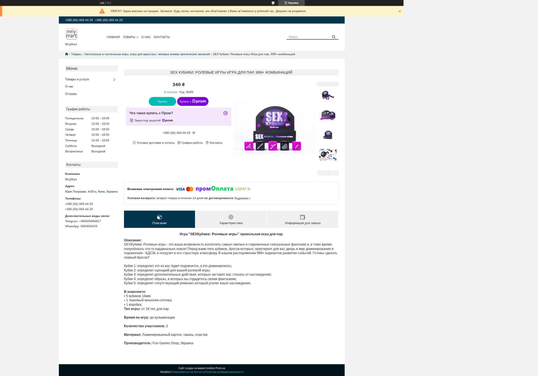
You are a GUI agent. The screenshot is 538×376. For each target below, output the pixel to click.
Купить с (185, 101)
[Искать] (333, 37)
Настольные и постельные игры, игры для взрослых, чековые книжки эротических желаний (147, 54)
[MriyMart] (71, 34)
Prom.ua (220, 368)
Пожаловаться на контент (187, 372)
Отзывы (71, 94)
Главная (113, 37)
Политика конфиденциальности (224, 372)
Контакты (162, 37)
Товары (129, 37)
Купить (162, 101)
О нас (146, 37)
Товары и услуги (77, 79)
